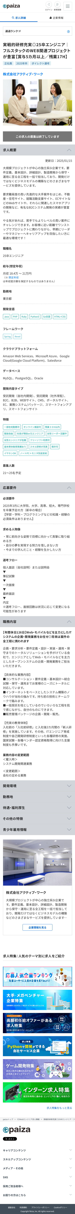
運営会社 (11, 1207)
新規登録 (57, 9)
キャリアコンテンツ (14, 1150)
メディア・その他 (13, 1168)
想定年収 (14, 277)
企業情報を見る (37, 927)
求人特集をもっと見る (59, 1108)
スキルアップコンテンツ (17, 1159)
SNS (5, 1177)
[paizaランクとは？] (68, 31)
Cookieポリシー (60, 1207)
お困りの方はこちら (14, 1195)
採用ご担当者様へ (13, 1186)
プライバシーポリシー (40, 1207)
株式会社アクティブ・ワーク (23, 74)
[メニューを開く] (67, 6)
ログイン (48, 9)
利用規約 (23, 1207)
